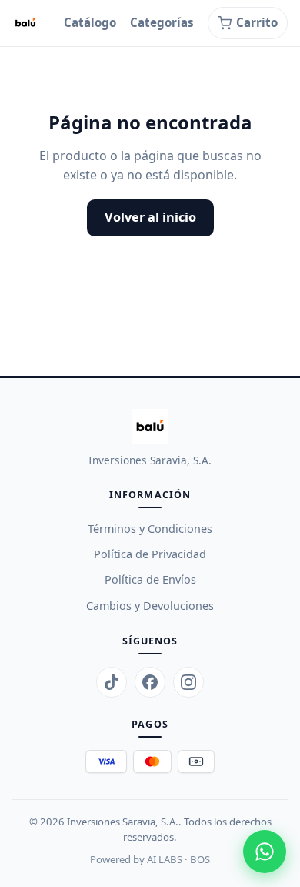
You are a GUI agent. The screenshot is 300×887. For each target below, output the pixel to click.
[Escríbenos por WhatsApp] (264, 851)
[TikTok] (111, 682)
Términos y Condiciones (150, 528)
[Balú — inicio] (25, 23)
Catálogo (90, 22)
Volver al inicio (150, 217)
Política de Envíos (150, 579)
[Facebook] (150, 682)
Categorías (162, 22)
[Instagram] (188, 682)
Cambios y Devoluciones (150, 605)
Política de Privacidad (150, 554)
